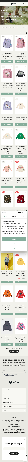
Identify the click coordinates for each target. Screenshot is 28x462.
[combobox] (14, 448)
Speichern (14, 453)
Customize (13, 243)
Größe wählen (7, 61)
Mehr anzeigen (14, 351)
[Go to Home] (14, 4)
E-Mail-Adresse (14, 424)
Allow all (14, 239)
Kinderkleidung (12, 27)
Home (2, 27)
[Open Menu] (2, 3)
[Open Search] (6, 3)
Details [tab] (14, 216)
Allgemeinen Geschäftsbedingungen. (11, 375)
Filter (23, 33)
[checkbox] (2, 374)
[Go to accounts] (23, 4)
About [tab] (22, 216)
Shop (6, 27)
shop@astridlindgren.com (14, 426)
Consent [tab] (5, 216)
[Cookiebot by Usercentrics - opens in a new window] (17, 213)
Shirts (18, 27)
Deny (14, 248)
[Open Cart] (25, 4)
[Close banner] (25, 212)
